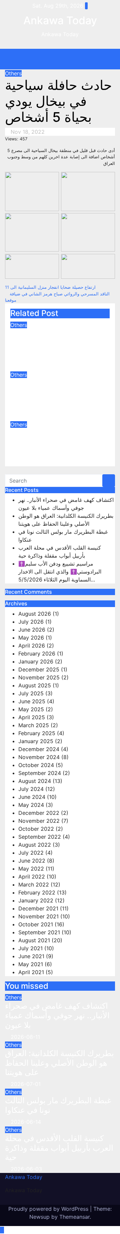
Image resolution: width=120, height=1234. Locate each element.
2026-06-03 (26, 1169)
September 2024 (39, 773)
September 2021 (39, 932)
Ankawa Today (60, 20)
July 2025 (31, 693)
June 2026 (31, 629)
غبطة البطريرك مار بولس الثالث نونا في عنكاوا (52, 437)
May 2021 (30, 964)
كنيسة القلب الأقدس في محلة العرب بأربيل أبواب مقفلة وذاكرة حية (59, 1147)
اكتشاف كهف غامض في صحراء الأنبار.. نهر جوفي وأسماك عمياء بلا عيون (50, 343)
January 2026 (35, 661)
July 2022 (31, 852)
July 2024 (31, 789)
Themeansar (74, 1216)
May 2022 (31, 868)
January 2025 (35, 741)
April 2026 (31, 645)
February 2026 (36, 653)
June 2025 (31, 701)
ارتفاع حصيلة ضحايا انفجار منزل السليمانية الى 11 (51, 287)
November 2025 (39, 677)
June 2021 (31, 956)
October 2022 (36, 828)
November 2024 (39, 757)
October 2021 (35, 924)
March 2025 (33, 725)
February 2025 (36, 733)
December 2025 (38, 669)
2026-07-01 (26, 1084)
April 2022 (31, 876)
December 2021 (38, 908)
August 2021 (34, 940)
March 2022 (33, 884)
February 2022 (36, 892)
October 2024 (36, 765)
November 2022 (39, 820)
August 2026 (34, 613)
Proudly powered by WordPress (49, 1208)
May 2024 (31, 805)
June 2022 (31, 860)
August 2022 (34, 844)
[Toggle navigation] (65, 59)
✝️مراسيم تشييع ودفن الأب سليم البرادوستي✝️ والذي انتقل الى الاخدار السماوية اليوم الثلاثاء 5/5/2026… (59, 571)
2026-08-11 (25, 1037)
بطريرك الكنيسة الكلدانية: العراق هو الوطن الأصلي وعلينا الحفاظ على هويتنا (53, 392)
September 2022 (39, 836)
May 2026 (31, 637)
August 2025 (34, 685)
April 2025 (31, 717)
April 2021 (31, 972)
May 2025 (31, 709)
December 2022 (38, 813)
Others (13, 73)
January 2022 (35, 900)
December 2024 (38, 749)
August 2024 (34, 781)
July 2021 (30, 948)
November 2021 (38, 916)
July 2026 (31, 621)
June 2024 (31, 797)
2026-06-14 (26, 1121)
